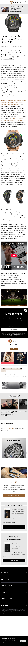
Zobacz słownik (14, 560)
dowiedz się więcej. (5, 643)
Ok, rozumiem (23, 641)
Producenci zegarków (10, 374)
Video (3, 371)
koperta (10, 228)
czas (2, 94)
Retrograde (15, 154)
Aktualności (5, 368)
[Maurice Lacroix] (14, 385)
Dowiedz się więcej (12, 335)
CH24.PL (14, 2)
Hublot (18, 374)
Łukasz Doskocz (4, 46)
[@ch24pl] (10, 341)
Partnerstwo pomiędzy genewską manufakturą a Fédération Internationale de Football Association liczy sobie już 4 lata (13, 102)
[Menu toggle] (2, 2)
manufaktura (5, 59)
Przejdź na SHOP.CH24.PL (14, 495)
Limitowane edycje (16, 368)
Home (2, 374)
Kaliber (3, 210)
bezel (23, 232)
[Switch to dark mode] (21, 2)
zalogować (11, 428)
